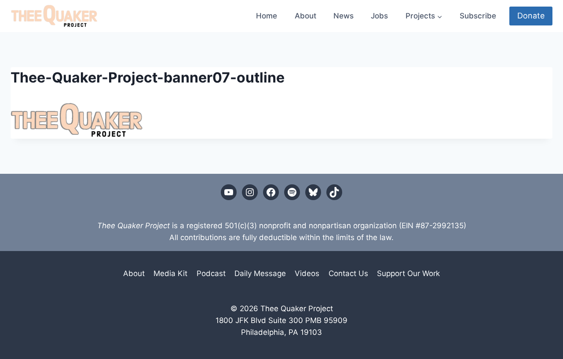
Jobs (379, 15)
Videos (307, 273)
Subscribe (478, 15)
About (305, 15)
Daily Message (260, 273)
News (343, 15)
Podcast (211, 273)
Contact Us (348, 273)
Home (266, 15)
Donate (531, 15)
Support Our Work (408, 273)
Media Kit (170, 273)
